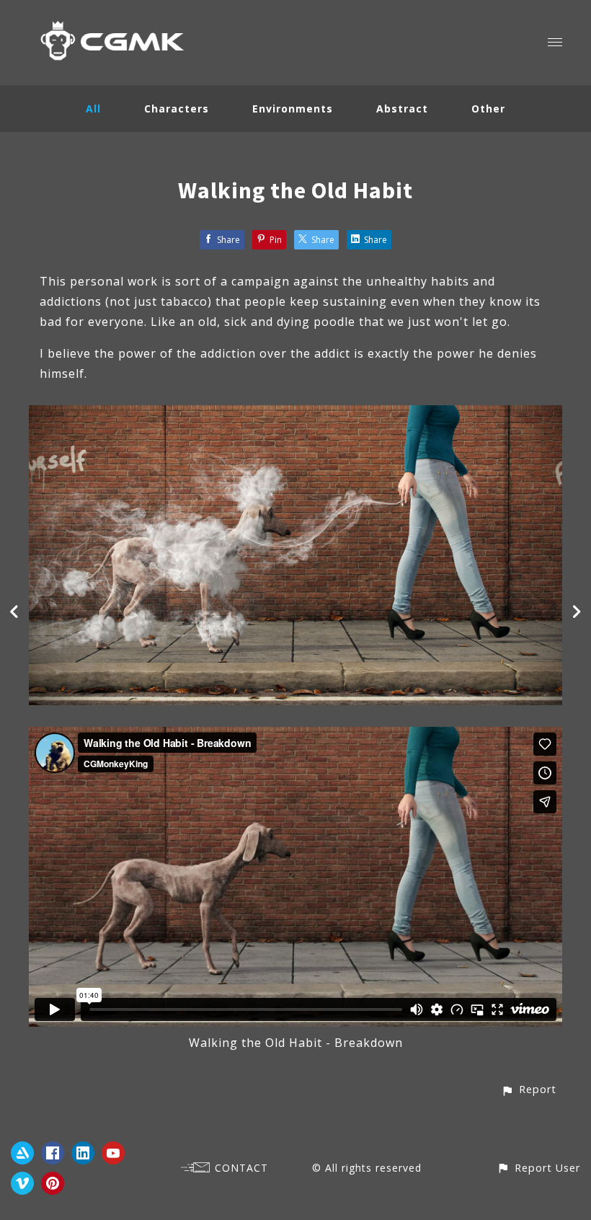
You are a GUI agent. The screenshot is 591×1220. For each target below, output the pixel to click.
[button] (528, 1089)
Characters (176, 108)
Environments (292, 108)
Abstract (402, 108)
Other (488, 108)
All (93, 108)
